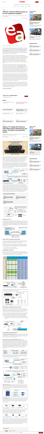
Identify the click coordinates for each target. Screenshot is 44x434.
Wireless (29, 6)
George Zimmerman (21, 66)
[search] (4, 2)
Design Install (22, 6)
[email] (17, 20)
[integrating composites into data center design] (35, 31)
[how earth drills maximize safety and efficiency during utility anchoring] (35, 17)
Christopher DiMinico (5, 136)
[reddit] (16, 20)
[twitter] (15, 20)
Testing (26, 6)
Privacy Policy (21, 432)
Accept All (41, 432)
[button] (3, 2)
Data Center (15, 6)
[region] (22, 432)
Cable (18, 6)
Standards (4, 9)
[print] (27, 20)
